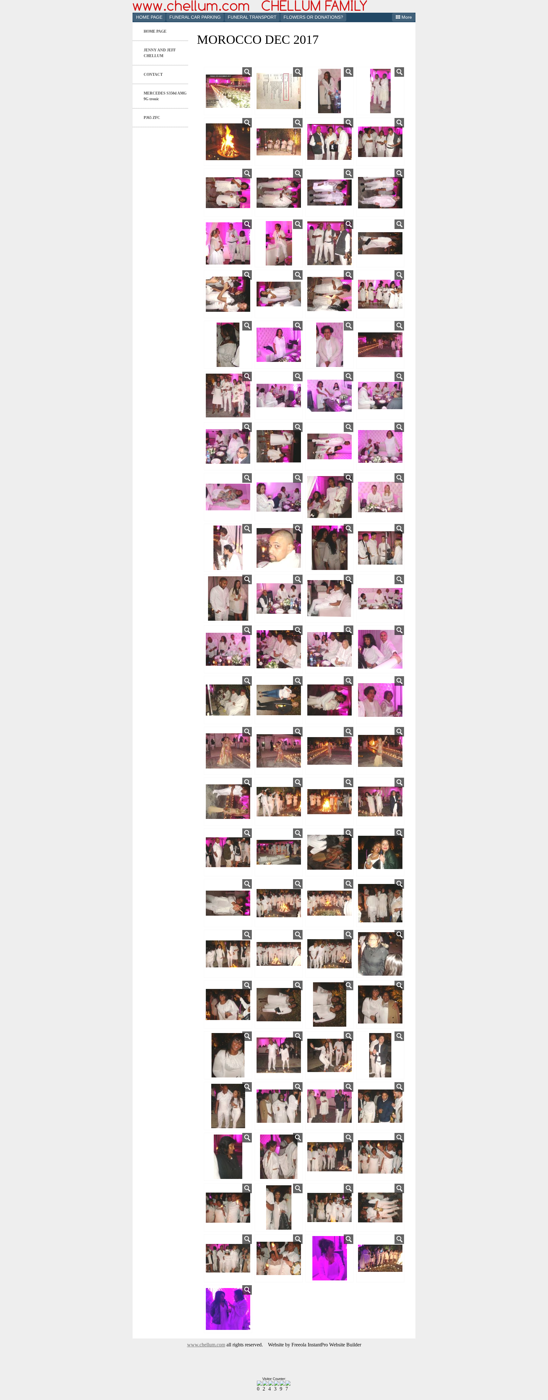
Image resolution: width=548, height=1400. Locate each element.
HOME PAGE (149, 17)
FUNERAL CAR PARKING (195, 17)
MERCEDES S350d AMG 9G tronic (165, 96)
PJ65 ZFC (152, 117)
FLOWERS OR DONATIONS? (313, 17)
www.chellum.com (206, 1344)
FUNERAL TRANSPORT (252, 17)
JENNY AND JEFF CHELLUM (160, 53)
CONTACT (153, 74)
